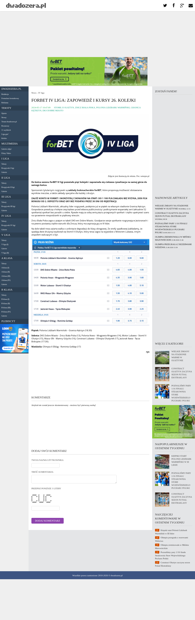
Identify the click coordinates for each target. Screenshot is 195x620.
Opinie (4, 113)
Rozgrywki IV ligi (8, 225)
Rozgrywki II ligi (8, 187)
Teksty (6, 108)
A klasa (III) (5, 276)
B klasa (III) (5, 308)
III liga (6, 196)
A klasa (6, 258)
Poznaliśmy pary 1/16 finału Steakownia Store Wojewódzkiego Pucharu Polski (170, 555)
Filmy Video (6, 153)
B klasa (6, 289)
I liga (5, 158)
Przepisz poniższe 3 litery (46, 488)
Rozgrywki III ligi (8, 206)
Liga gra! (4, 134)
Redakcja (5, 94)
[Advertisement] (97, 34)
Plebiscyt (8, 321)
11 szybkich (6, 130)
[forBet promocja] (97, 85)
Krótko (4, 138)
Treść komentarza (42, 472)
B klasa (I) (5, 299)
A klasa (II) (5, 272)
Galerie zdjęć (6, 149)
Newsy (4, 117)
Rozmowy (5, 126)
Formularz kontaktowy (10, 98)
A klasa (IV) (5, 280)
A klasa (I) (5, 268)
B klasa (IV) (6, 312)
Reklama (4, 103)
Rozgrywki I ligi (7, 168)
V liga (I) (4, 244)
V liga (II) (5, 253)
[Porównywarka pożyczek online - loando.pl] (14, 352)
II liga (5, 177)
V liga (5, 234)
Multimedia (9, 143)
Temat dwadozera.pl (9, 122)
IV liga (6, 215)
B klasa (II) (5, 303)
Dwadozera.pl (11, 88)
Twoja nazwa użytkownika (47, 460)
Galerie (4, 172)
